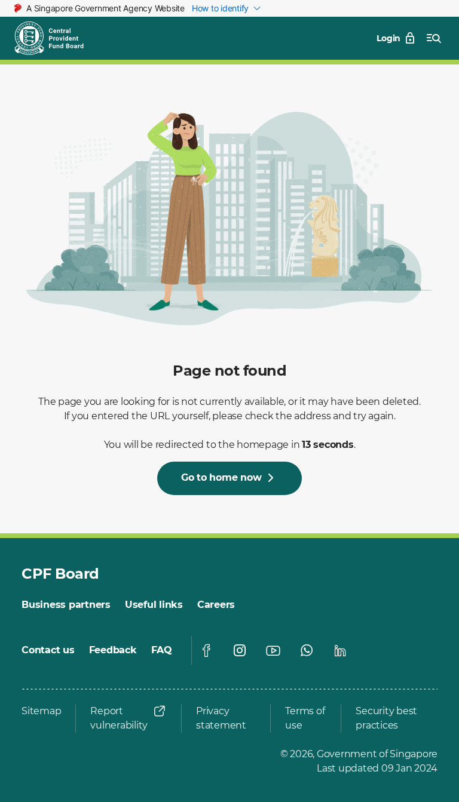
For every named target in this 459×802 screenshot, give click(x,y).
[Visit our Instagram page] (239, 650)
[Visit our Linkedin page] (340, 650)
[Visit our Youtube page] (273, 650)
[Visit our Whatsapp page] (306, 650)
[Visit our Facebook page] (206, 650)
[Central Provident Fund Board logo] (56, 38)
